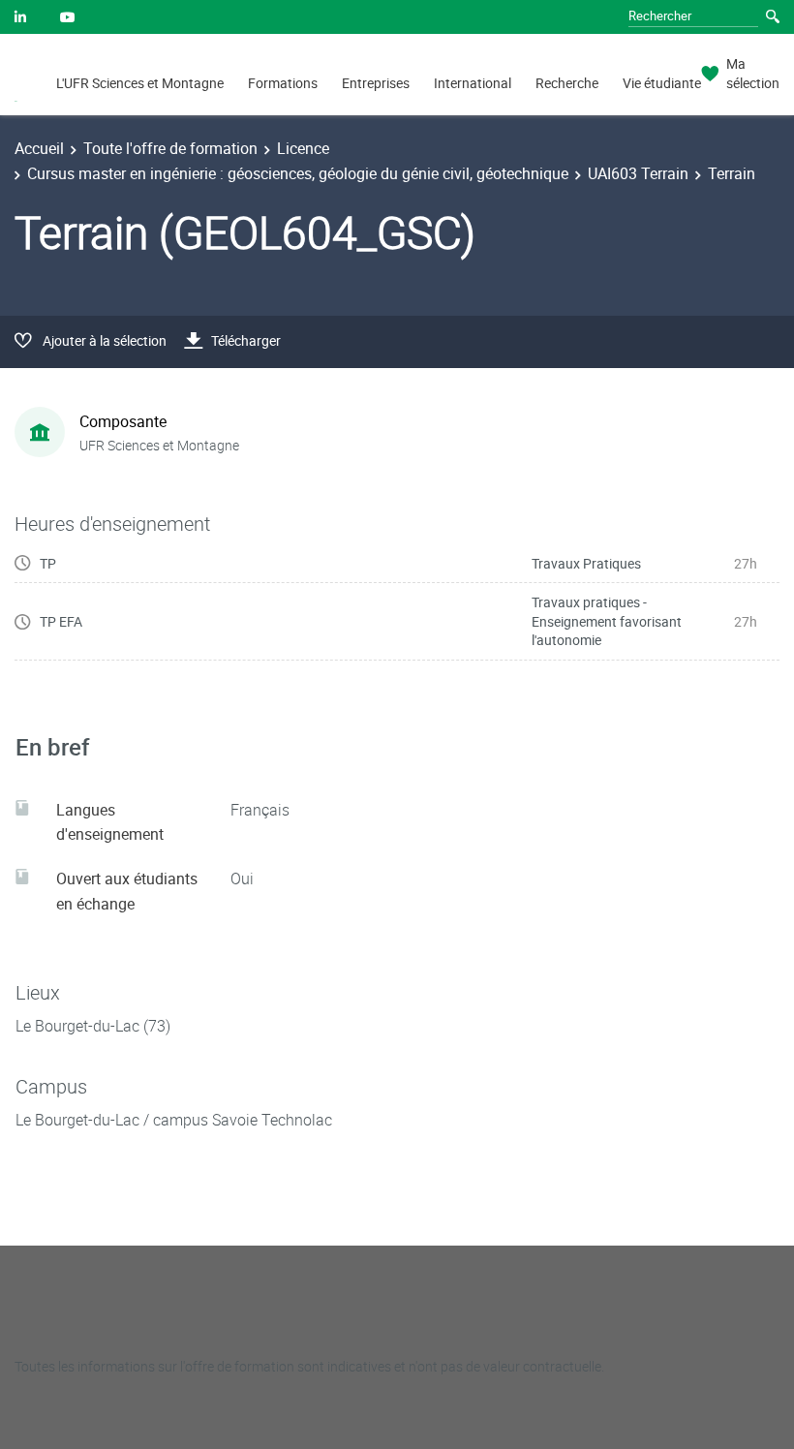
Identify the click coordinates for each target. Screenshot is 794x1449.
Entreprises (376, 83)
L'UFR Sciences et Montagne (140, 83)
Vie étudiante (662, 83)
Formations (283, 83)
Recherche (566, 83)
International (472, 83)
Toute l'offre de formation (170, 148)
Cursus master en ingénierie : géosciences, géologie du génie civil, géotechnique (297, 173)
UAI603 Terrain (638, 173)
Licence (303, 148)
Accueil (39, 148)
